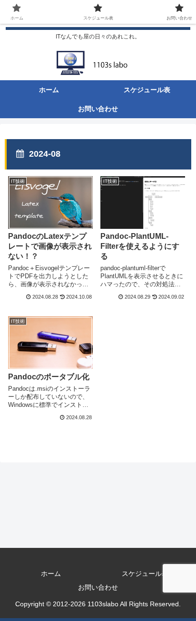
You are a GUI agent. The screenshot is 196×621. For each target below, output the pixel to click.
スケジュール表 (145, 573)
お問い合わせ (98, 587)
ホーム (51, 573)
